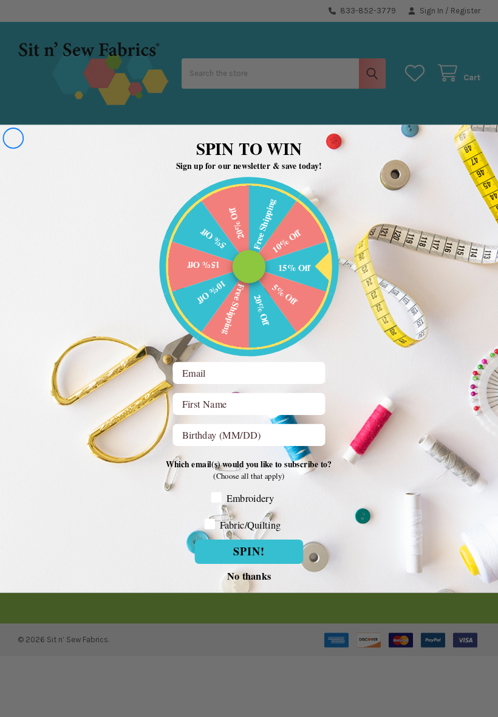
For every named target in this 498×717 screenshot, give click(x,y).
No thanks (249, 574)
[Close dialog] (13, 138)
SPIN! (249, 551)
